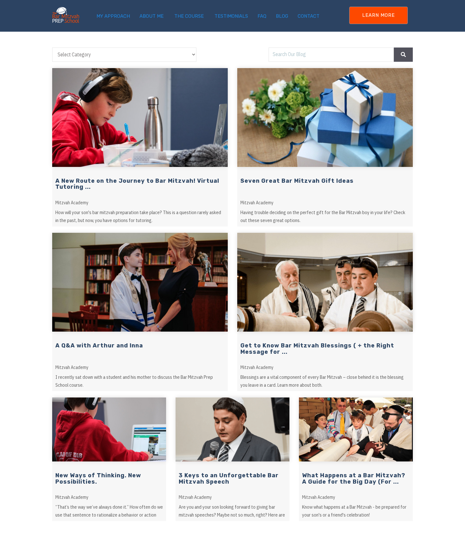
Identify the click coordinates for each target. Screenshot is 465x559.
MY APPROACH (113, 16)
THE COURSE (189, 16)
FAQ (261, 16)
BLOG (282, 16)
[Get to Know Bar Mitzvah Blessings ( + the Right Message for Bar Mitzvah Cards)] (325, 282)
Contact (308, 16)
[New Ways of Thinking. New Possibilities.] (109, 429)
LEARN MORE (378, 15)
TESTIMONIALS (231, 16)
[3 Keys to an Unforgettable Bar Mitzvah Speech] (232, 429)
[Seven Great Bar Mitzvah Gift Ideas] (325, 117)
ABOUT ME (152, 16)
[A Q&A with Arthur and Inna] (140, 282)
